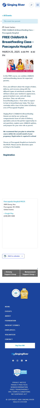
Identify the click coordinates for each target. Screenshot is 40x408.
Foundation (10, 321)
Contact (9, 339)
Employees (10, 330)
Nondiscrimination (19, 387)
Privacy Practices (19, 385)
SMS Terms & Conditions (19, 392)
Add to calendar (14, 256)
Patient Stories (12, 325)
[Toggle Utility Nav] (37, 5)
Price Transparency (19, 389)
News (7, 307)
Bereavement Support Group (29, 273)
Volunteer (10, 335)
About (8, 316)
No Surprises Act (19, 394)
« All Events (7, 15)
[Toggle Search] (31, 5)
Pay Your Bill (20, 346)
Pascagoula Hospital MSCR (14, 201)
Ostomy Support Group (10, 273)
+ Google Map (8, 213)
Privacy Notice (19, 382)
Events (8, 311)
